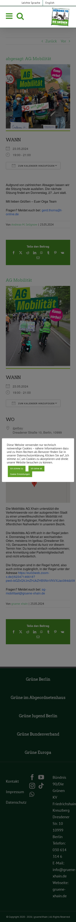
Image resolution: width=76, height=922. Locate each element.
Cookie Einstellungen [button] (20, 474)
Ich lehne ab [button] (36, 468)
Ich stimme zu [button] (16, 468)
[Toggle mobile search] (20, 16)
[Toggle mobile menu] (10, 16)
